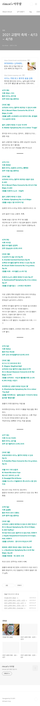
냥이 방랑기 (21, 12)
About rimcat (7, 12)
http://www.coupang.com (12, 75)
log (30, 12)
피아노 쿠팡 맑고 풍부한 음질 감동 (18, 78)
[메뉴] (36, 4)
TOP (36, 699)
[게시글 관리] (12, 585)
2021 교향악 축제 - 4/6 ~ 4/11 (14, 603)
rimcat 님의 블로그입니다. (9, 669)
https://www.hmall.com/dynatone (15, 60)
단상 (5, 594)
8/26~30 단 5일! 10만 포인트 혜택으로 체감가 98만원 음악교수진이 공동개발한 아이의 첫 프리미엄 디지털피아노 (13, 67)
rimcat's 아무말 (12, 4)
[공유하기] (10, 585)
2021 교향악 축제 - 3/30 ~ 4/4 (14, 605)
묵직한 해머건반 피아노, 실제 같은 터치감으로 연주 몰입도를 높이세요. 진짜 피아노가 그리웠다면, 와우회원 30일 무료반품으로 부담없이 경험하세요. (19, 82)
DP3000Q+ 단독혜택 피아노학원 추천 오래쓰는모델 (13, 63)
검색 (31, 4)
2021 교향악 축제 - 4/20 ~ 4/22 (14, 600)
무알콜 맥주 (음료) (10, 598)
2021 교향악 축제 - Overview (13, 608)
